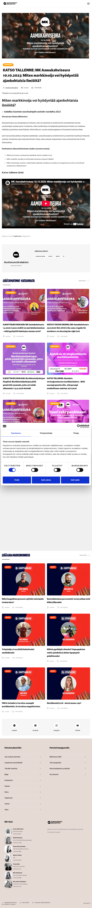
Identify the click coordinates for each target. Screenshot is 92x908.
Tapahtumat (8, 65)
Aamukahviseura (40, 256)
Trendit (58, 256)
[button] (88, 3)
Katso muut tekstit (16, 265)
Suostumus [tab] (16, 433)
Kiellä (16, 480)
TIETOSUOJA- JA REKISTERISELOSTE (42, 902)
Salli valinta (46, 480)
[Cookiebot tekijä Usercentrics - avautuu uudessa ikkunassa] (78, 426)
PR (63, 256)
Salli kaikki (75, 480)
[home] (10, 3)
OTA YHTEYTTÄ (86, 903)
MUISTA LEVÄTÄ (25, 902)
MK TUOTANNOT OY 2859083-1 (9, 904)
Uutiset (50, 256)
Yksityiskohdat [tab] (46, 433)
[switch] (34, 470)
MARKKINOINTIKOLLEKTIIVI (11, 902)
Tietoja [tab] (76, 433)
